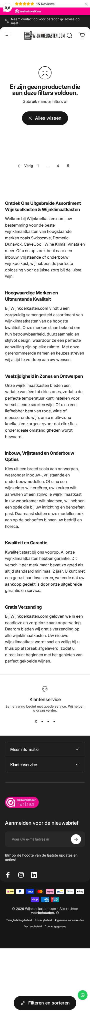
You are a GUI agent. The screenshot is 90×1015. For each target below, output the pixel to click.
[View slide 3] (48, 721)
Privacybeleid (43, 920)
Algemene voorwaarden (69, 920)
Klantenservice (45, 699)
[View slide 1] (36, 721)
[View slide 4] (54, 721)
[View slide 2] (42, 721)
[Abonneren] (76, 839)
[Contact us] (83, 995)
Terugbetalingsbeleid (19, 920)
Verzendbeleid (33, 926)
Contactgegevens (55, 926)
